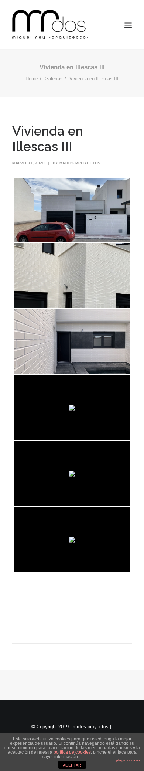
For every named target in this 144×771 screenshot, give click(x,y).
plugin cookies (128, 760)
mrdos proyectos (80, 163)
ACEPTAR (72, 765)
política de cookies (72, 752)
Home (31, 78)
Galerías (54, 78)
